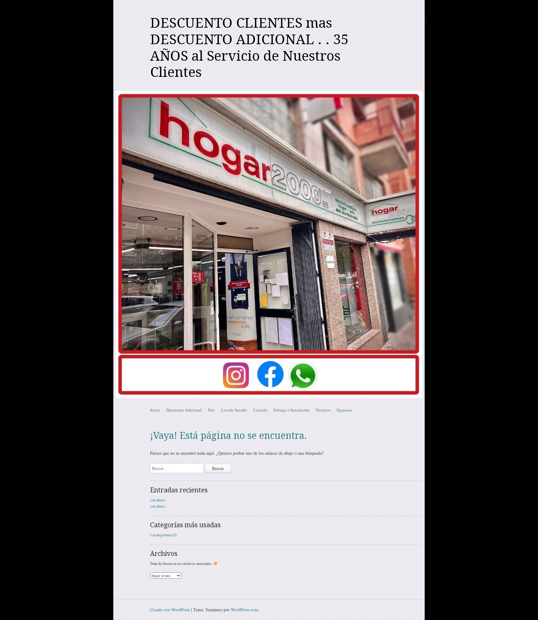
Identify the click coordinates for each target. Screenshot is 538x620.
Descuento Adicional (184, 410)
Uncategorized (160, 534)
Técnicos (322, 410)
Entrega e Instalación (291, 410)
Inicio (155, 410)
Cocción (260, 410)
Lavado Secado (234, 410)
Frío (211, 410)
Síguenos (344, 410)
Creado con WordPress (170, 610)
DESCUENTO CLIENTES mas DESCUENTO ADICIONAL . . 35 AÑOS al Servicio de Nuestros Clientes (249, 47)
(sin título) (157, 499)
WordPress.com (244, 610)
